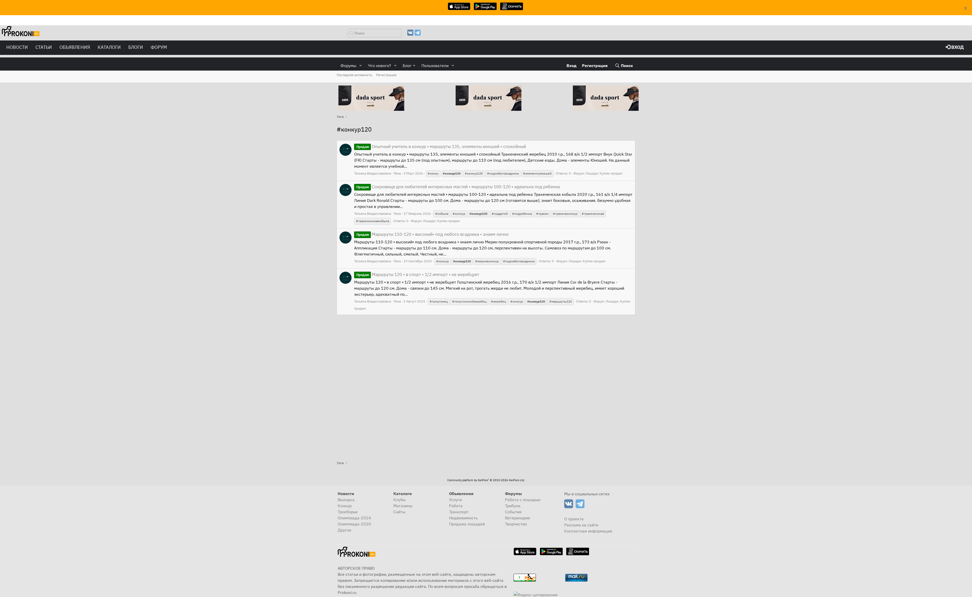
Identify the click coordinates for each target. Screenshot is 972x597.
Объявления (74, 47)
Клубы (399, 499)
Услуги (455, 499)
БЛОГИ (135, 47)
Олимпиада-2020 (354, 523)
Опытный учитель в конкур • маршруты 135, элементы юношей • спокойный (441, 146)
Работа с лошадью (523, 499)
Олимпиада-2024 (354, 517)
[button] (360, 65)
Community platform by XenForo (486, 480)
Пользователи (435, 65)
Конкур (345, 505)
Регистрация (386, 75)
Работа (456, 505)
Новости (17, 47)
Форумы (348, 65)
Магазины (403, 505)
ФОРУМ (159, 47)
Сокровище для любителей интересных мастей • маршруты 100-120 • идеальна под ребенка (458, 186)
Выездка (346, 499)
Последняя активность (354, 75)
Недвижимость (463, 517)
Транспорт (459, 511)
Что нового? (379, 65)
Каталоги (109, 47)
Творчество (516, 523)
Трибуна (512, 505)
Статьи (43, 47)
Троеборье (348, 511)
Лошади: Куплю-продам (603, 173)
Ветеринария (517, 517)
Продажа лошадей (467, 523)
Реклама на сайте (581, 524)
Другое (344, 529)
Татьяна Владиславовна (372, 173)
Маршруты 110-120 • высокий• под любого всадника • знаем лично (432, 234)
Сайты (399, 511)
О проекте (574, 518)
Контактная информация (588, 531)
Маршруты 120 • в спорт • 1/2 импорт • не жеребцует (417, 274)
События (513, 511)
